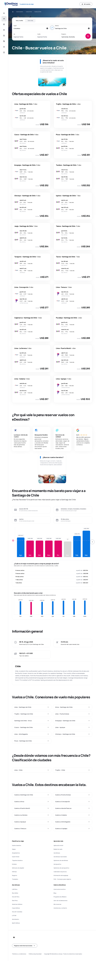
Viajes (14, 849)
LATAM (14, 915)
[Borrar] (47, 28)
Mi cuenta (87, 4)
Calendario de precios (60, 871)
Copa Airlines (16, 908)
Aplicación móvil (58, 845)
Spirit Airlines (16, 923)
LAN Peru (14, 889)
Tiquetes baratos (17, 860)
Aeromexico (15, 919)
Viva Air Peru (15, 897)
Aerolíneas (57, 853)
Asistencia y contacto (60, 908)
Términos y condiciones (19, 954)
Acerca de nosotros (60, 889)
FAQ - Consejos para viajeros (62, 879)
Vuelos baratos (19, 11)
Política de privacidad (35, 954)
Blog (55, 893)
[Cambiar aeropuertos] (52, 28)
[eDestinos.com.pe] (13, 12)
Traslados (15, 879)
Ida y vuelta (19, 20)
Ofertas (14, 871)
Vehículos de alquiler (18, 868)
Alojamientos (16, 853)
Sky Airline (15, 893)
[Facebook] (14, 937)
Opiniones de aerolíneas (61, 860)
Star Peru (15, 900)
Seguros (14, 875)
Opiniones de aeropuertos (61, 868)
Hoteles (14, 864)
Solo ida (30, 20)
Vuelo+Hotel (15, 857)
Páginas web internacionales (23, 945)
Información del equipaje (61, 875)
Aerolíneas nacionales (60, 857)
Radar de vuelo (58, 849)
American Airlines (17, 904)
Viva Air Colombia (17, 912)
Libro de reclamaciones (60, 900)
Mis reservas (57, 904)
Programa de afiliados (60, 897)
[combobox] (29, 28)
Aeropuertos (57, 864)
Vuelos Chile (29, 11)
